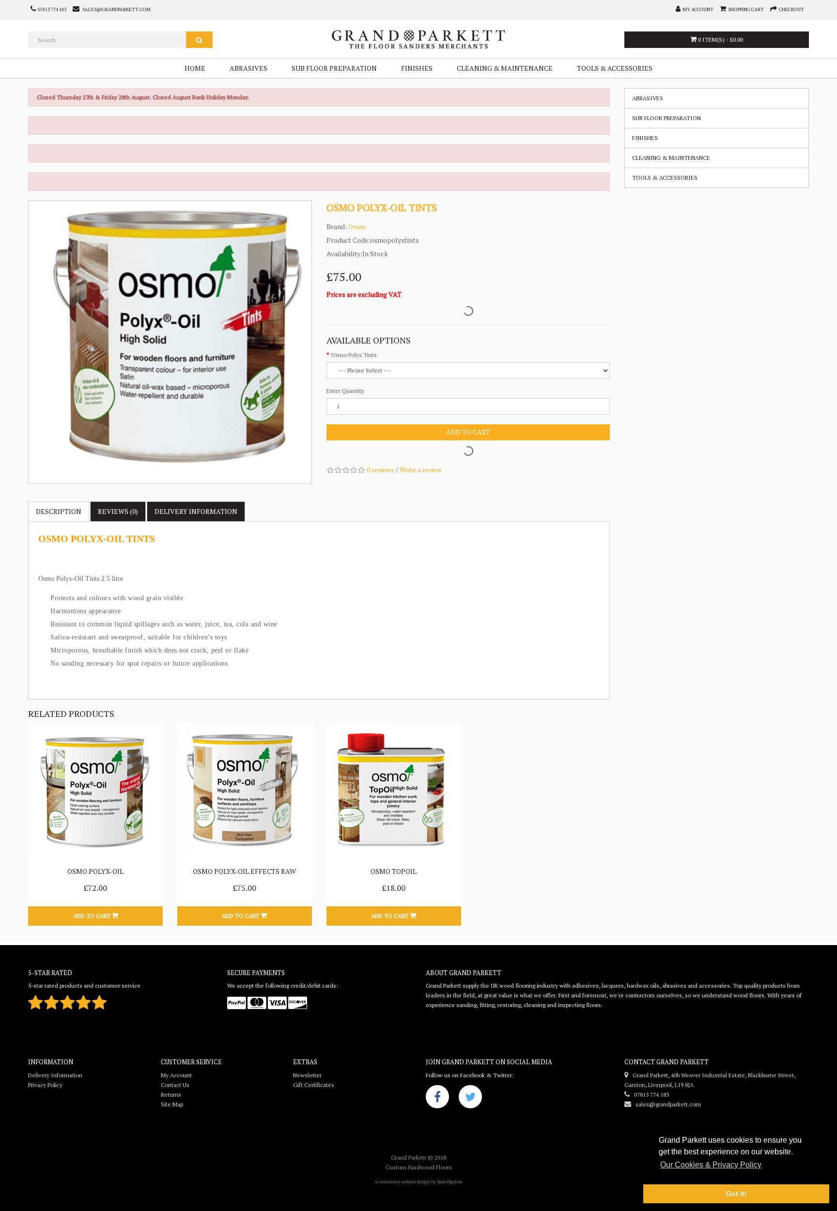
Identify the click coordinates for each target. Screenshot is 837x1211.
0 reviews (380, 469)
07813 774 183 (649, 1094)
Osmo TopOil (394, 871)
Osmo (357, 226)
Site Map (172, 1104)
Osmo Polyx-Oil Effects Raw (244, 871)
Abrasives (248, 68)
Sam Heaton (449, 1182)
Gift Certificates (313, 1084)
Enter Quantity (345, 390)
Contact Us (175, 1084)
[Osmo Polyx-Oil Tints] (170, 342)
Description (58, 511)
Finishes (417, 68)
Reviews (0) (118, 511)
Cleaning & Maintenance (505, 68)
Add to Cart (468, 431)
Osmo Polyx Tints (354, 354)
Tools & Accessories (614, 68)
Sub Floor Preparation (334, 68)
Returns (171, 1094)
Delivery (196, 511)
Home (195, 68)
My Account (176, 1075)
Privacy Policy (45, 1084)
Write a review (421, 469)
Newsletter (307, 1075)
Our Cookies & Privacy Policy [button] (710, 1165)
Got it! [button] (736, 1193)
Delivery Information (55, 1075)
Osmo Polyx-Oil (95, 871)
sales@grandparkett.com (666, 1104)
